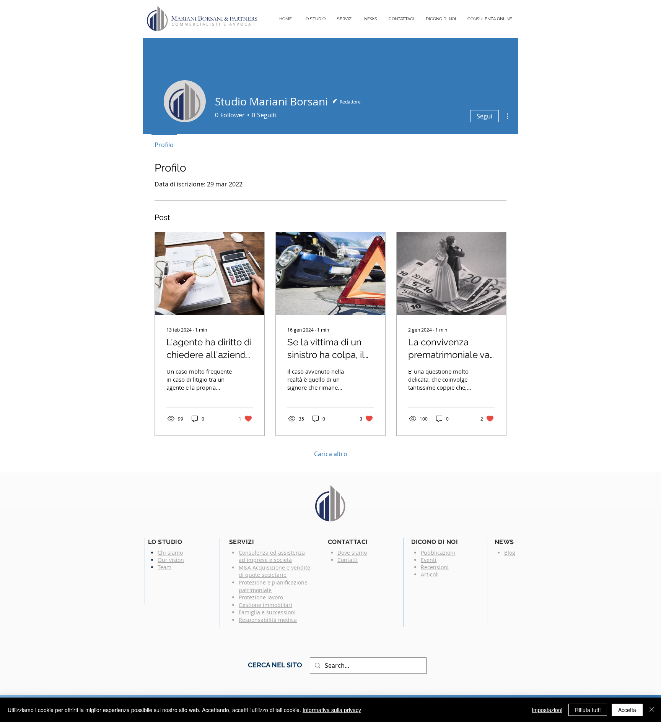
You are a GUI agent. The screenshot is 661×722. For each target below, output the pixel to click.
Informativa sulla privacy (332, 710)
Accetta (627, 710)
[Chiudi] (651, 710)
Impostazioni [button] (547, 710)
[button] (344, 19)
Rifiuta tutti (588, 710)
